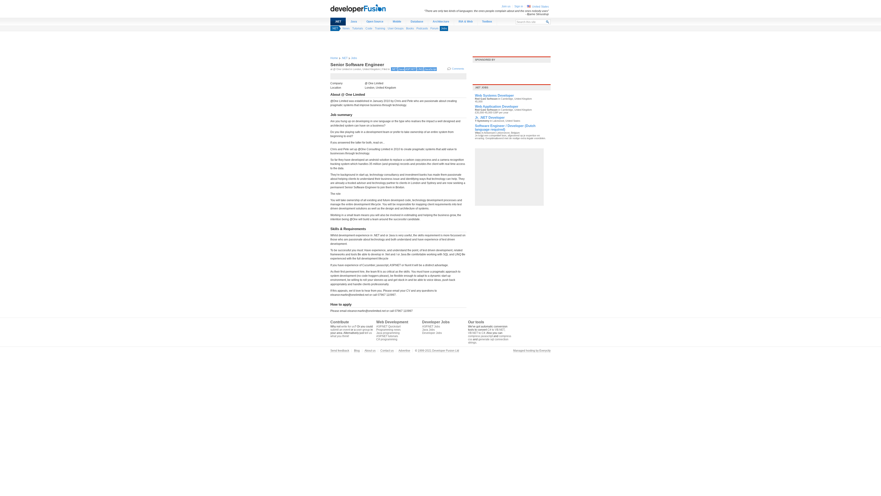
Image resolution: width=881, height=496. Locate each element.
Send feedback (339, 350)
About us (370, 350)
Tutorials (357, 28)
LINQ (420, 69)
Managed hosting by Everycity (532, 350)
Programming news (388, 329)
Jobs (444, 28)
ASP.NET (410, 69)
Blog (357, 350)
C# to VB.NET (496, 329)
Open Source (374, 21)
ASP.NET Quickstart (388, 326)
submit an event (340, 329)
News (346, 28)
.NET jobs (481, 87)
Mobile (397, 21)
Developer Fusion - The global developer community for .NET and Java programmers (369, 8)
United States (540, 6)
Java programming (388, 333)
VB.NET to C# (476, 333)
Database (417, 21)
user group (363, 329)
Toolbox (487, 21)
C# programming (386, 339)
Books (410, 28)
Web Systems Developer (494, 95)
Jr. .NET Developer (490, 117)
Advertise (404, 350)
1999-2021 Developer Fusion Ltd (438, 350)
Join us (506, 6)
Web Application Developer (496, 106)
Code (368, 28)
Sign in (518, 6)
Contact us (387, 350)
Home (334, 58)
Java (354, 21)
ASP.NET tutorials (387, 336)
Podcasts (422, 28)
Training (380, 28)
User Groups (396, 28)
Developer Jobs (432, 333)
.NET (338, 21)
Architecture (441, 21)
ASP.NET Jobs (431, 326)
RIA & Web (466, 21)
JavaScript (430, 69)
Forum (434, 28)
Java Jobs (428, 329)
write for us (348, 326)
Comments (458, 68)
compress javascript (480, 336)
